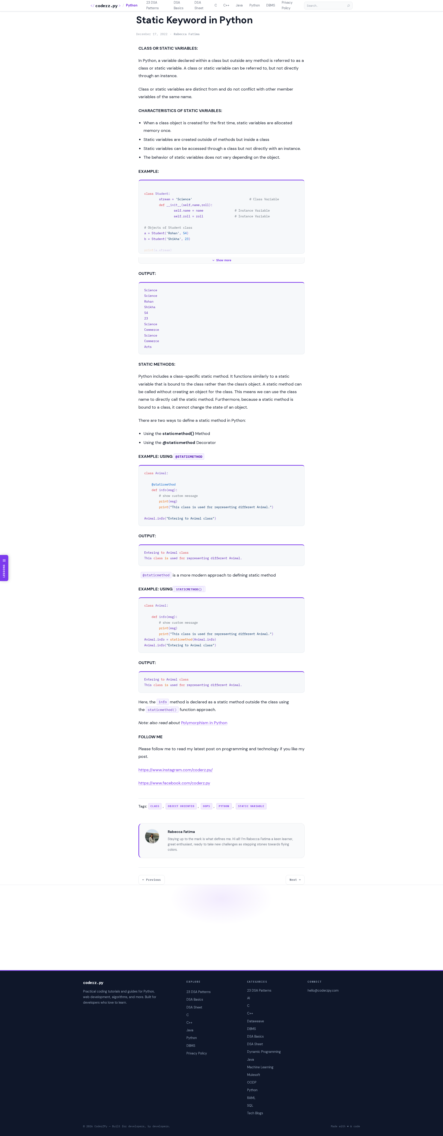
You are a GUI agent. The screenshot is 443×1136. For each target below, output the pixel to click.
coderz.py (106, 6)
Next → (295, 880)
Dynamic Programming (264, 1052)
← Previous (151, 880)
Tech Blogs (255, 1113)
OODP (251, 1082)
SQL (250, 1105)
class (154, 806)
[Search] (348, 5)
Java (250, 1059)
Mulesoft (253, 1075)
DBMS (251, 1029)
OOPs (206, 806)
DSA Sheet (255, 1044)
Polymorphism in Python (204, 723)
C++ (250, 1013)
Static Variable (251, 806)
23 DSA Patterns (259, 990)
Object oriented (181, 806)
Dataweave (255, 1021)
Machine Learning (260, 1067)
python (224, 806)
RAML (251, 1098)
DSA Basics (255, 1036)
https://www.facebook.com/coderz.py (174, 783)
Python (132, 5)
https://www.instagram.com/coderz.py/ (175, 770)
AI (248, 998)
